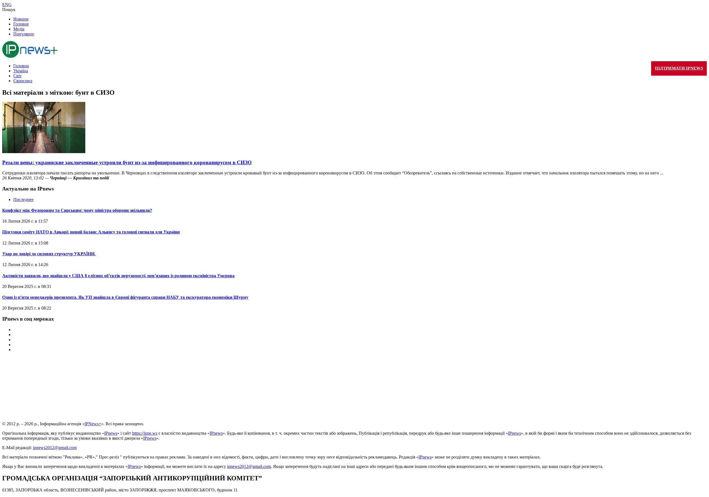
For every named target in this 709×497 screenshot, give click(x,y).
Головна (21, 65)
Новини (21, 19)
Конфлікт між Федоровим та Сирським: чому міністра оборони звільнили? (77, 210)
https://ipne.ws (144, 433)
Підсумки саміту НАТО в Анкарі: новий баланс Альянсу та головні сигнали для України (91, 232)
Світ (17, 75)
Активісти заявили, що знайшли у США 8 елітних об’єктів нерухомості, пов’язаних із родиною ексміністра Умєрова (118, 275)
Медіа (18, 29)
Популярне (23, 34)
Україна (20, 70)
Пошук (9, 9)
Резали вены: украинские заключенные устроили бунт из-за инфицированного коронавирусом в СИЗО (127, 162)
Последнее (23, 199)
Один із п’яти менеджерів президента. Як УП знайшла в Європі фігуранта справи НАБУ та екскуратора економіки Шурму (125, 297)
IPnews (110, 433)
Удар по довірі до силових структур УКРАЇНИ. (49, 253)
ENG (7, 4)
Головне (21, 24)
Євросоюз (22, 80)
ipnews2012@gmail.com (55, 447)
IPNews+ (92, 423)
